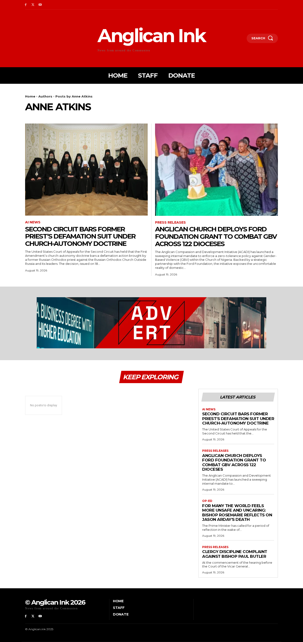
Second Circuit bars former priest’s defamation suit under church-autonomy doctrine (80, 236)
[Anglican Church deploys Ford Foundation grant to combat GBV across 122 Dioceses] (216, 170)
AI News (32, 222)
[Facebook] (25, 4)
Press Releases (170, 223)
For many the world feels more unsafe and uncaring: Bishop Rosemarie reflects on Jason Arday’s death (237, 512)
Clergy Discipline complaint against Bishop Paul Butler (234, 554)
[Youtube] (40, 4)
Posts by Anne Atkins (74, 96)
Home (30, 96)
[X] (33, 4)
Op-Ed (207, 501)
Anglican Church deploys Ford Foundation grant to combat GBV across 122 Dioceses (216, 236)
